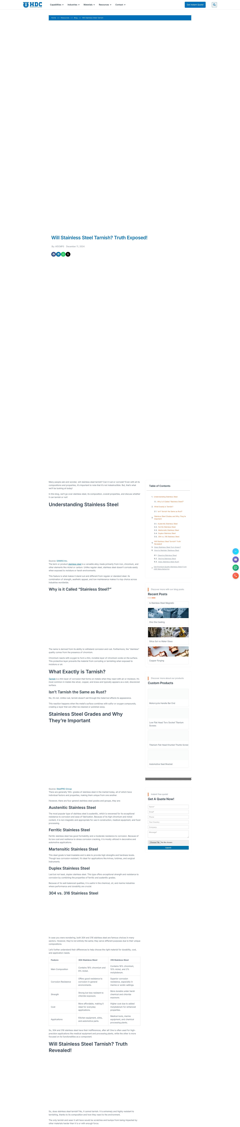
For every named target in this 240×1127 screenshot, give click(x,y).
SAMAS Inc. (62, 561)
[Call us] (235, 576)
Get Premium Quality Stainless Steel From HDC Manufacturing (170, 568)
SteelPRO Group (64, 789)
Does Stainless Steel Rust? (168, 562)
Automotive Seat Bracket (160, 764)
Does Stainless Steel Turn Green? (167, 547)
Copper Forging (156, 660)
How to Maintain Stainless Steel (166, 550)
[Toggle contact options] (235, 551)
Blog (76, 18)
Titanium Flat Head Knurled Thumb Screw (168, 745)
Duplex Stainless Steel (167, 533)
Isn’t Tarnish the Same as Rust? (170, 511)
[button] (214, 4)
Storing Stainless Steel (167, 559)
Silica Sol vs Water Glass (160, 641)
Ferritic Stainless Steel (167, 527)
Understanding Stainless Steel (166, 497)
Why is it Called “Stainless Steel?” (170, 502)
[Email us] (235, 559)
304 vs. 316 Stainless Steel (168, 537)
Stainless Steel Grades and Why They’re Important (170, 517)
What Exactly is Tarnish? (163, 507)
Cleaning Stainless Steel (167, 555)
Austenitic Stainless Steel (168, 524)
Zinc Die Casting (157, 622)
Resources (65, 18)
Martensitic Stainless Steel (168, 530)
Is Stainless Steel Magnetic (161, 603)
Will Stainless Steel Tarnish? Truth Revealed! (167, 543)
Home (53, 18)
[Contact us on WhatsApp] (235, 567)
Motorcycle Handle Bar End (162, 703)
